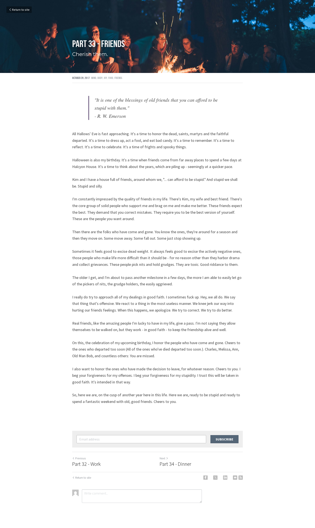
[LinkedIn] (225, 477)
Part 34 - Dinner (175, 464)
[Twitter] (215, 477)
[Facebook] (205, 477)
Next (162, 458)
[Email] (235, 477)
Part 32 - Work (86, 464)
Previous (80, 458)
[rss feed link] (240, 477)
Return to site (21, 10)
